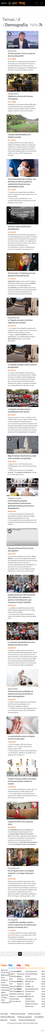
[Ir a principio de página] (42, 1030)
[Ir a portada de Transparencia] (34, 965)
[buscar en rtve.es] (42, 3)
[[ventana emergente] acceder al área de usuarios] (37, 3)
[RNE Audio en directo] (13, 3)
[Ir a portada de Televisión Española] (12, 965)
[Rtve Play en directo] (9, 3)
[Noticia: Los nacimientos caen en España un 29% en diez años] (22, 736)
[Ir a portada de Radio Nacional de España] (20, 965)
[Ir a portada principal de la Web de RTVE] (4, 965)
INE (16, 464)
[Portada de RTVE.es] (22, 3)
